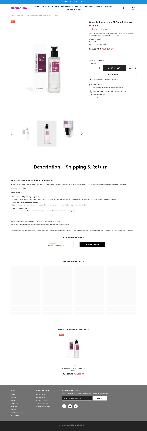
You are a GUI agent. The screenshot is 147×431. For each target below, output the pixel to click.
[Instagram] (70, 406)
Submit (100, 398)
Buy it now (113, 75)
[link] (25, 310)
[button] (11, 133)
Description (47, 167)
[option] (73, 2)
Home (13, 16)
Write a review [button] (92, 244)
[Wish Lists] (127, 8)
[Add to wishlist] (130, 68)
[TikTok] (76, 406)
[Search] (123, 8)
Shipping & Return (87, 167)
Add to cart (114, 68)
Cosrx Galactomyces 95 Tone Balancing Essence (73, 369)
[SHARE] (134, 68)
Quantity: (92, 64)
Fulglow (98, 39)
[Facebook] (64, 406)
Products (20, 16)
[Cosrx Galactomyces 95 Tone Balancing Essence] (73, 348)
